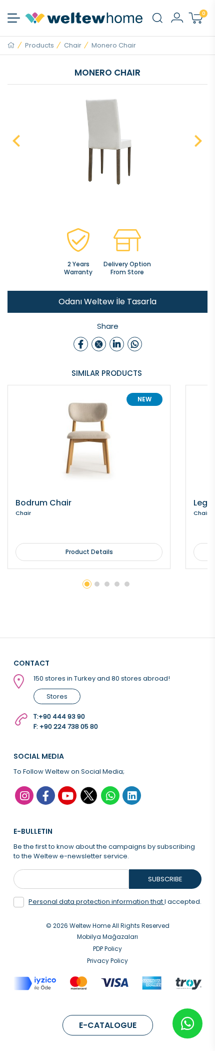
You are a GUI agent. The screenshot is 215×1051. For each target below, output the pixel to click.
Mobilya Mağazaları (107, 936)
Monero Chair (114, 45)
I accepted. (115, 901)
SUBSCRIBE (165, 879)
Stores (57, 696)
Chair (73, 45)
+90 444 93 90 (61, 716)
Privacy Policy (107, 960)
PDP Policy (107, 948)
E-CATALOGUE (107, 1025)
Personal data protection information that (96, 901)
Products (39, 45)
